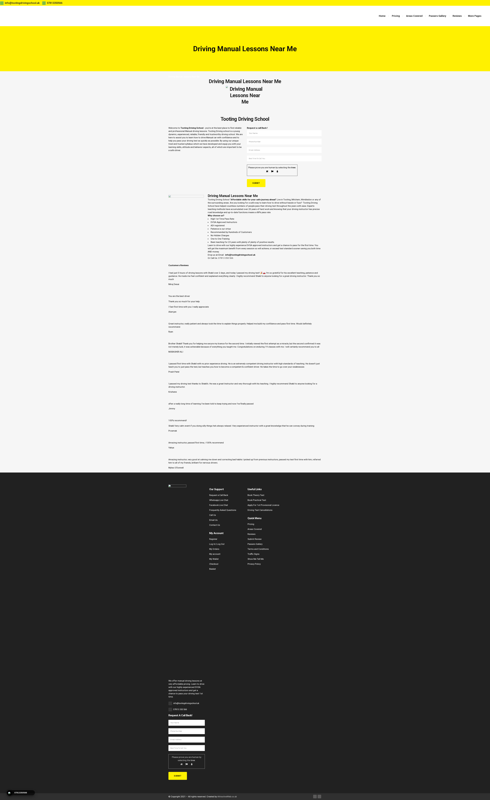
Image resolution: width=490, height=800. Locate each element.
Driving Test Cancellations (260, 510)
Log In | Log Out (216, 544)
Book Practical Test (257, 500)
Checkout (213, 564)
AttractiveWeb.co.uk (227, 796)
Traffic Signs (253, 554)
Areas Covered (255, 529)
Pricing (251, 524)
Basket (212, 569)
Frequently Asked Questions (222, 510)
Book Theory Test (256, 495)
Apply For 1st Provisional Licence (263, 505)
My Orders (214, 549)
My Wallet (214, 559)
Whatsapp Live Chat (218, 500)
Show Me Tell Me (256, 559)
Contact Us (214, 525)
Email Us (213, 520)
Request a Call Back (218, 495)
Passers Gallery (255, 544)
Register (213, 539)
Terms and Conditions (258, 549)
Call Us (212, 515)
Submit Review (255, 539)
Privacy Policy (254, 564)
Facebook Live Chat (218, 505)
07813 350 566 (225, 258)
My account (214, 554)
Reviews (251, 534)
